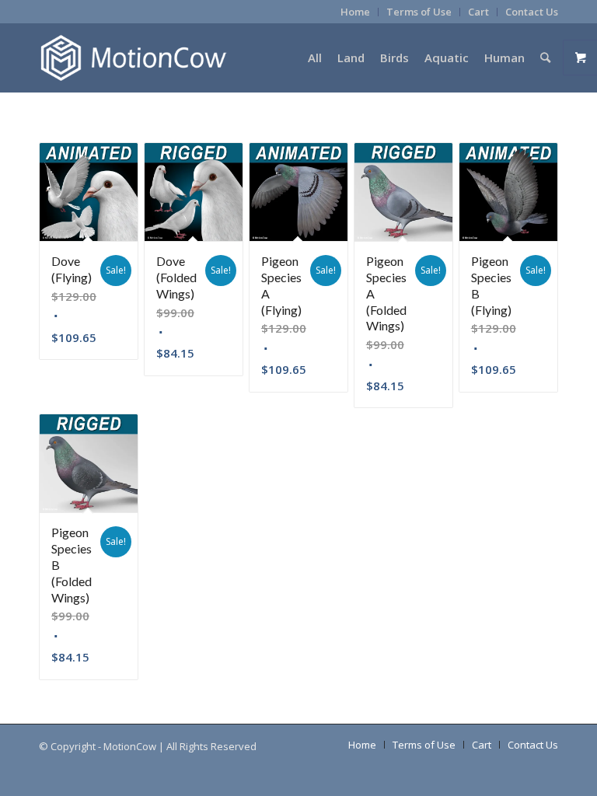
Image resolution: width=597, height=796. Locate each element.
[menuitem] (356, 12)
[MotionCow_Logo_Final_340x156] (133, 58)
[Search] (545, 58)
